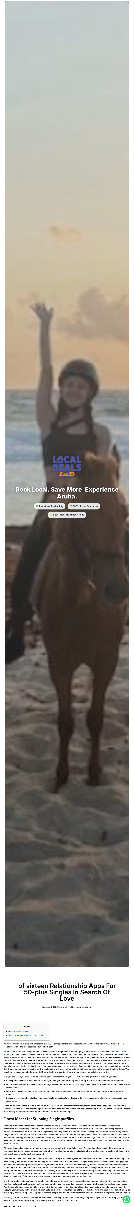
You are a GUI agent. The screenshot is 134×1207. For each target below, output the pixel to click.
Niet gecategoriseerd (81, 1007)
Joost (64, 1007)
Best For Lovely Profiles (18, 1031)
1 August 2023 (49, 1007)
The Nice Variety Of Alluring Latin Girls (25, 1035)
